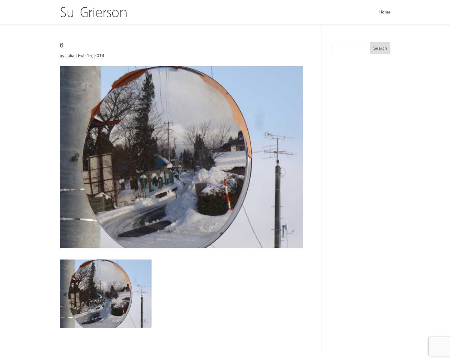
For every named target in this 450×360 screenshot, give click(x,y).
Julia (70, 55)
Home (384, 12)
